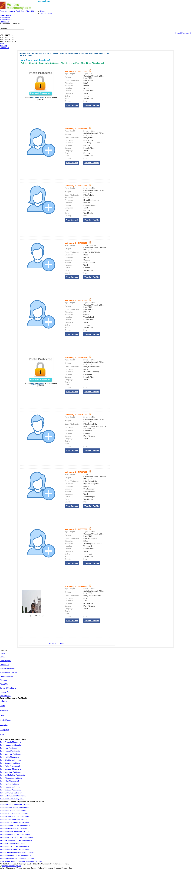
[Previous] (30, 617)
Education (4, 725)
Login (2, 657)
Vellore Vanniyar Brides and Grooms (15, 816)
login (33, 97)
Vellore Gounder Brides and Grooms (15, 825)
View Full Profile (91, 105)
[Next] (43, 617)
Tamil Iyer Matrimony (8, 748)
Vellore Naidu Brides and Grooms (13, 819)
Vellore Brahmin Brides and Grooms (14, 804)
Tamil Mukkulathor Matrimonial (12, 775)
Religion (3, 701)
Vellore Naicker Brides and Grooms (14, 846)
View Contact (72, 105)
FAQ (2, 43)
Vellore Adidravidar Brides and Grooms (16, 840)
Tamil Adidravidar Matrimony (11, 778)
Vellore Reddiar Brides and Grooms (14, 849)
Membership (5, 17)
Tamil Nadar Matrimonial (10, 751)
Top (70, 868)
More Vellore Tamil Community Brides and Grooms (21, 861)
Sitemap (3, 680)
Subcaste (4, 710)
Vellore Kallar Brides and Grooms (13, 828)
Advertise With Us (7, 668)
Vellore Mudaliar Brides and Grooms (15, 834)
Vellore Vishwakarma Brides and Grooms (17, 858)
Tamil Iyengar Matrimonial (10, 745)
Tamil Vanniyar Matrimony (10, 754)
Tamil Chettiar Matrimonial (10, 760)
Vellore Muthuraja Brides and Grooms (15, 855)
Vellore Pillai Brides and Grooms (13, 843)
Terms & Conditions (8, 688)
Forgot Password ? (183, 33)
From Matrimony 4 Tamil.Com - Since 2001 (17, 11)
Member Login (44, 1)
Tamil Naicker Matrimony (10, 784)
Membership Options (8, 672)
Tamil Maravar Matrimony (10, 769)
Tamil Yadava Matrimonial (10, 790)
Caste (2, 706)
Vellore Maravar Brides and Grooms (14, 831)
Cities (2, 715)
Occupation (4, 730)
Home (42, 11)
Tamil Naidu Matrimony (9, 757)
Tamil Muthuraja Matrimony (11, 793)
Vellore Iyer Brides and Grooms (13, 810)
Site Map (3, 46)
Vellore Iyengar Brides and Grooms (14, 807)
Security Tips (5, 696)
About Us (4, 684)
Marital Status (5, 720)
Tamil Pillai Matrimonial (9, 781)
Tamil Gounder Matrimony (10, 763)
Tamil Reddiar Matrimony (10, 787)
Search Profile (46, 13)
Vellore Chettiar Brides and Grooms (14, 822)
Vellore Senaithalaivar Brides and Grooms (17, 852)
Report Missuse (6, 676)
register (40, 97)
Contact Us (4, 22)
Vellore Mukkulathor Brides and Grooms (16, 837)
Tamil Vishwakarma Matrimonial (13, 796)
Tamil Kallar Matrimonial (10, 766)
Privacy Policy (5, 692)
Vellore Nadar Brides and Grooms (14, 813)
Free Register (5, 15)
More (2, 734)
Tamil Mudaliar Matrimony (10, 772)
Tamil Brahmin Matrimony (10, 742)
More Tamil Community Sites (12, 799)
